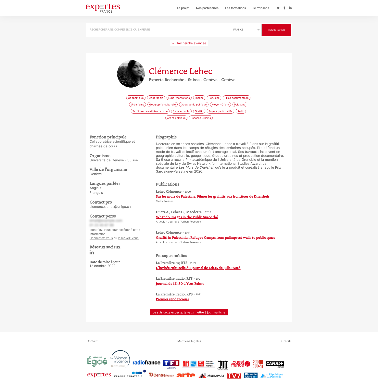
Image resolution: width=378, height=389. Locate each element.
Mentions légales (189, 341)
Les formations (235, 8)
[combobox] (157, 30)
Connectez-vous (101, 238)
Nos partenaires (207, 8)
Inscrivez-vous (128, 238)
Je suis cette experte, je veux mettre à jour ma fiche (189, 312)
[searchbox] (156, 30)
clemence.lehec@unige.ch (110, 207)
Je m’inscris (261, 8)
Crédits (286, 341)
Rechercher (276, 29)
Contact (92, 341)
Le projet (183, 8)
